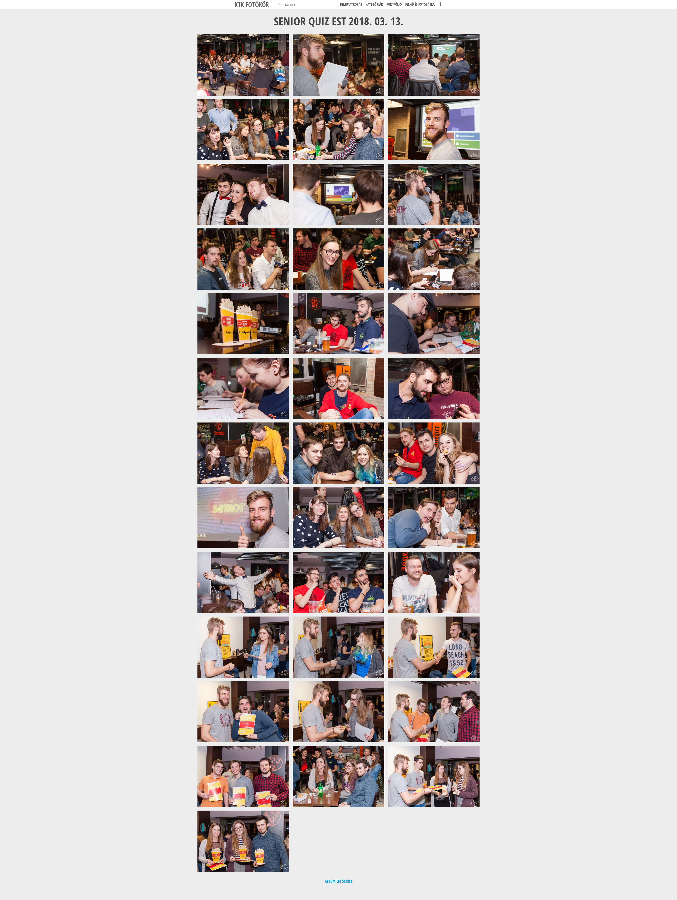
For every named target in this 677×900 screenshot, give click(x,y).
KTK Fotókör (251, 4)
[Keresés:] (299, 4)
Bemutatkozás (351, 4)
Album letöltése (338, 881)
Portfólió (394, 4)
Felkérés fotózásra (420, 4)
